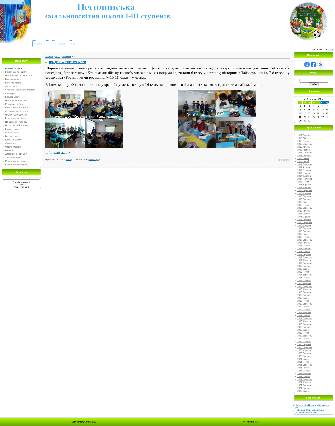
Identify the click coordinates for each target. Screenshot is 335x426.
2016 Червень (304, 216)
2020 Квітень (303, 338)
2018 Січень (303, 269)
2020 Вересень (304, 347)
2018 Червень (304, 283)
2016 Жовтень (304, 225)
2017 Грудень (304, 266)
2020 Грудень (304, 356)
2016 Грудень (304, 231)
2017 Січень (303, 234)
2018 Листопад (304, 292)
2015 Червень (304, 187)
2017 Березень (304, 240)
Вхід (73, 44)
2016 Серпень (304, 219)
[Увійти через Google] (320, 64)
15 (300, 113)
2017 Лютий (303, 237)
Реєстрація (59, 44)
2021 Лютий (303, 362)
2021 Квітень (303, 368)
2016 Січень (303, 202)
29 (300, 121)
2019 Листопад (304, 324)
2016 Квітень (303, 211)
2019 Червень (304, 312)
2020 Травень (304, 341)
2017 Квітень (303, 243)
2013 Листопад (304, 152)
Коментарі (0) (94, 160)
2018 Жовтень (304, 289)
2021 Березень (304, 365)
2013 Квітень (303, 147)
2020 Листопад (304, 353)
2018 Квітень (303, 277)
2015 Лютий (303, 182)
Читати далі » (59, 152)
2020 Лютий (303, 333)
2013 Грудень (304, 155)
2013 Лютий (303, 141)
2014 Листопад (304, 179)
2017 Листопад (304, 263)
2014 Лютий (303, 161)
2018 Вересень (304, 286)
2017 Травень (304, 245)
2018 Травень (304, 280)
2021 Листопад (304, 385)
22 (300, 117)
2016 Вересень (304, 222)
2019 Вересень (304, 318)
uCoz (257, 422)
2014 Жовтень (304, 176)
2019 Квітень (303, 307)
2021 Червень (304, 373)
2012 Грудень (304, 135)
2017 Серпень (304, 254)
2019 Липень (303, 315)
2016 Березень (304, 208)
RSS (332, 50)
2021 (57, 56)
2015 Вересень (304, 190)
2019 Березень (304, 304)
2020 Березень (304, 336)
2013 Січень (303, 138)
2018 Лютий (303, 272)
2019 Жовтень (304, 321)
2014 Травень (304, 170)
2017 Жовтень (304, 260)
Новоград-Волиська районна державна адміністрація (309, 411)
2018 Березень (304, 275)
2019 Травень (304, 309)
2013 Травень (304, 150)
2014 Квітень (303, 167)
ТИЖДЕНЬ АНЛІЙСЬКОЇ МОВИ (67, 62)
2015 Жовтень (304, 193)
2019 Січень (303, 298)
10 (309, 109)
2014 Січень (303, 158)
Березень (66, 56)
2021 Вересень (304, 379)
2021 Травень (304, 370)
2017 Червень (304, 248)
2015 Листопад (304, 196)
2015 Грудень (304, 199)
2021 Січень (303, 359)
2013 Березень (304, 144)
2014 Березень (304, 164)
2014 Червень (304, 173)
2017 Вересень (304, 257)
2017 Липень (303, 251)
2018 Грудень (304, 295)
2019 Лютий (303, 301)
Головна (38, 44)
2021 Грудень (304, 388)
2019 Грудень (304, 327)
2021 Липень (303, 376)
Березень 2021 (314, 99)
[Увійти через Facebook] (313, 64)
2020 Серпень (304, 344)
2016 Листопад (304, 228)
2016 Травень (304, 214)
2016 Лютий (303, 205)
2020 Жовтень (304, 350)
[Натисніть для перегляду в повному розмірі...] (84, 92)
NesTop (69, 160)
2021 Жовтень (304, 382)
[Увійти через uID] (307, 64)
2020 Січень (303, 330)
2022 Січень (303, 391)
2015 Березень (304, 184)
